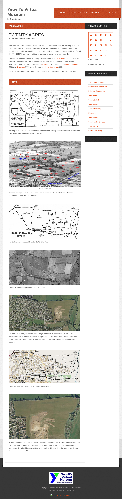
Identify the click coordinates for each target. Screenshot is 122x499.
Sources (96, 13)
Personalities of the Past (97, 87)
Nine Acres (21, 67)
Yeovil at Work (93, 100)
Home (63, 13)
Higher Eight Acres (51, 67)
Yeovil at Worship (94, 109)
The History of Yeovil (96, 82)
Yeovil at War (93, 117)
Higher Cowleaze (71, 64)
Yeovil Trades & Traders (97, 122)
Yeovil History (78, 13)
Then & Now (93, 126)
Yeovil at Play (93, 104)
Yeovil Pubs (92, 95)
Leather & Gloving (95, 131)
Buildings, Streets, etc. (96, 91)
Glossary (110, 13)
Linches (45, 64)
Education (92, 113)
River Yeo (60, 58)
